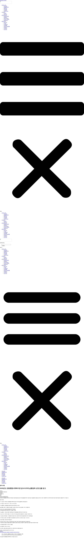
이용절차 (8, 532)
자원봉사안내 (6, 7)
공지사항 (5, 6)
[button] (42, 121)
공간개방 (5, 9)
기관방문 (5, 10)
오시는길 (5, 29)
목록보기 (1, 531)
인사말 (5, 23)
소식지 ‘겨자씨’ (6, 19)
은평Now (5, 17)
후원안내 (5, 8)
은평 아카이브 (4, 15)
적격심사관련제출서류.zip (4, 496)
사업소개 (3, 12)
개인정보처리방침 (3, 532)
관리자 (18, 532)
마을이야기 (6, 20)
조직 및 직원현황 (7, 26)
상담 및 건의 (6, 11)
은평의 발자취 (6, 16)
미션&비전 (6, 24)
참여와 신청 (4, 5)
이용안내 (5, 27)
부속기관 (5, 14)
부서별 (5, 13)
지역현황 (5, 25)
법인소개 (5, 22)
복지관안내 (4, 21)
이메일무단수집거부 (13, 532)
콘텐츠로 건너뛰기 (3, 0)
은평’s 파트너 (6, 18)
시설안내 (5, 28)
